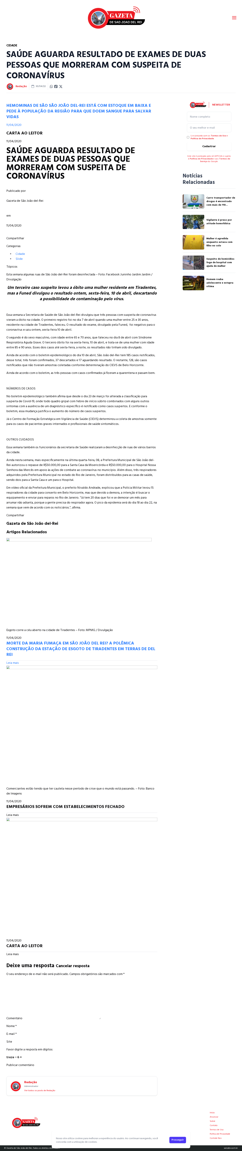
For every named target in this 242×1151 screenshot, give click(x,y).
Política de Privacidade (202, 138)
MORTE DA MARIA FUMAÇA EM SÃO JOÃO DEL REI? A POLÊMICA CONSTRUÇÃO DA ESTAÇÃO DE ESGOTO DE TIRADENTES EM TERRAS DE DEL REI (80, 649)
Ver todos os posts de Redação (39, 1090)
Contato (214, 1125)
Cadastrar (209, 146)
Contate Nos (216, 1138)
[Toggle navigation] (234, 18)
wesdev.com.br (231, 1148)
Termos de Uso (218, 136)
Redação (21, 86)
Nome (11, 1026)
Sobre (212, 1121)
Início (212, 1113)
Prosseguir (177, 1140)
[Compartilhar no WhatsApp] (51, 86)
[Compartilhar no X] (60, 86)
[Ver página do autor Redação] (9, 86)
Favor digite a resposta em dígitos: (29, 1049)
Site (9, 1041)
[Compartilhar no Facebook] (56, 86)
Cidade (20, 254)
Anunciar (214, 1117)
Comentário (14, 1018)
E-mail (11, 1034)
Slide (19, 259)
